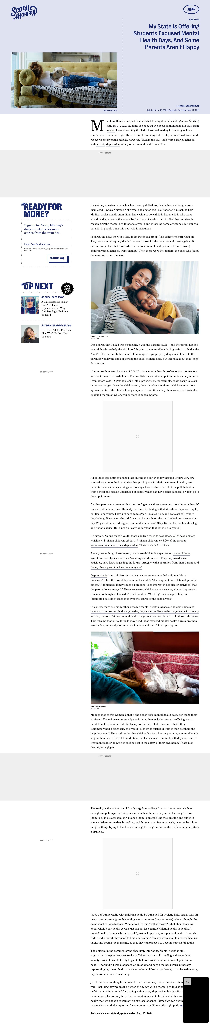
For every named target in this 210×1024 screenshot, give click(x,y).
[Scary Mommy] (24, 12)
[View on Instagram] (137, 436)
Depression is (99, 576)
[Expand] (186, 979)
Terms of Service (60, 249)
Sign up (54, 258)
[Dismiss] (205, 979)
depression (113, 144)
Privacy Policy (28, 250)
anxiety (100, 144)
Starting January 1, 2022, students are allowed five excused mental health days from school (153, 125)
